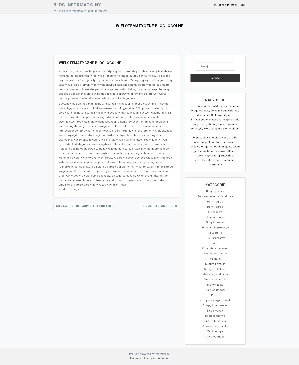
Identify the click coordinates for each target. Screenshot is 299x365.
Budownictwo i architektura (215, 196)
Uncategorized (215, 336)
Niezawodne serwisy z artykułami (83, 206)
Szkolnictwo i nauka (215, 326)
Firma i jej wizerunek (160, 206)
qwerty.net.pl (77, 189)
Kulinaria (215, 258)
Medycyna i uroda (215, 279)
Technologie (215, 331)
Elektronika (215, 212)
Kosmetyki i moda (215, 253)
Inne (215, 243)
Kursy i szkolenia (215, 269)
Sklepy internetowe (215, 305)
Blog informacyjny (77, 4)
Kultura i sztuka (215, 263)
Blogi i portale (215, 191)
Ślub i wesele (215, 310)
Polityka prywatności (230, 5)
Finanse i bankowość (215, 227)
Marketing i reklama (215, 274)
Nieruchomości (215, 289)
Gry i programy (215, 238)
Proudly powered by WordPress (149, 353)
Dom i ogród (215, 201)
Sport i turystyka (215, 321)
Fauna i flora (215, 217)
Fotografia (215, 232)
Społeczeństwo (215, 315)
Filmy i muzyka (215, 222)
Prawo (215, 295)
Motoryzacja (215, 284)
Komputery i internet (215, 248)
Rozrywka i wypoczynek (215, 300)
